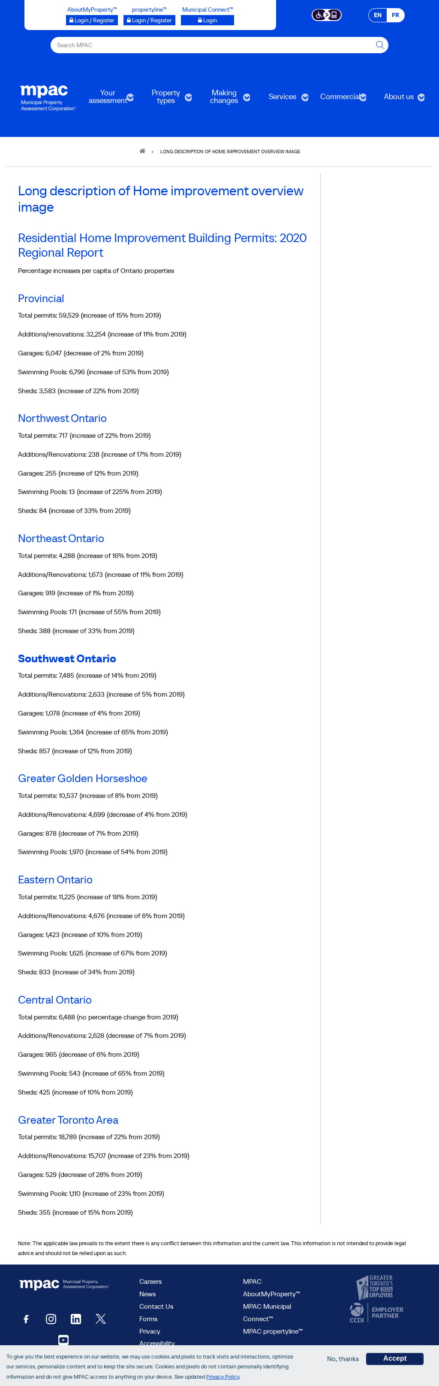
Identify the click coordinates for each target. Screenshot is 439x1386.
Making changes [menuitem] (217, 99)
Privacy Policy (222, 1376)
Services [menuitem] (275, 99)
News (147, 1293)
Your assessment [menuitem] (104, 99)
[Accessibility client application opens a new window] (327, 14)
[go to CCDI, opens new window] (375, 1312)
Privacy (149, 1331)
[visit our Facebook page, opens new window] (26, 1318)
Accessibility (157, 1343)
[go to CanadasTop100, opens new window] (375, 1288)
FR (395, 15)
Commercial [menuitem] (337, 99)
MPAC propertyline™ (273, 1331)
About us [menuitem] (392, 99)
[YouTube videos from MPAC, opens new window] (63, 1339)
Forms (148, 1318)
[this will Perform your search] (380, 45)
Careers (150, 1281)
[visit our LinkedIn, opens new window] (76, 1318)
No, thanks (343, 1358)
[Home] (48, 97)
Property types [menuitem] (159, 99)
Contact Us (156, 1306)
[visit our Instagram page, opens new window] (51, 1318)
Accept (394, 1358)
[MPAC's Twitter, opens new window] (101, 1318)
